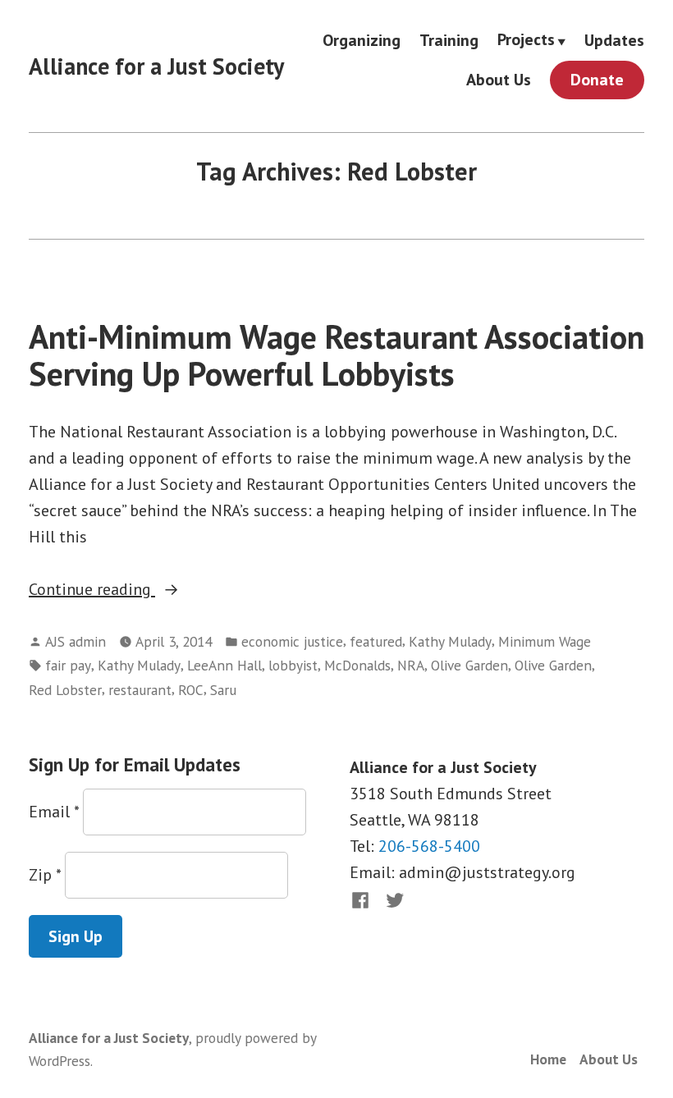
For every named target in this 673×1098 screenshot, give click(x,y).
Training (448, 40)
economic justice (292, 641)
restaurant (140, 689)
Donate (597, 79)
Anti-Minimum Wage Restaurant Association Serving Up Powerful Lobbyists (336, 355)
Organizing (362, 40)
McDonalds (357, 665)
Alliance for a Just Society (156, 66)
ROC (191, 689)
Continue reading (133, 590)
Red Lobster (65, 689)
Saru (223, 689)
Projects (526, 40)
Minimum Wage (544, 641)
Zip (45, 874)
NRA (410, 665)
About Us (498, 80)
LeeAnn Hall (224, 665)
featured (376, 641)
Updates (614, 40)
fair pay (68, 665)
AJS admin (75, 641)
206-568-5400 (429, 846)
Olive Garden (469, 665)
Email (54, 811)
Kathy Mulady (450, 641)
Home (548, 1059)
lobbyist (293, 665)
